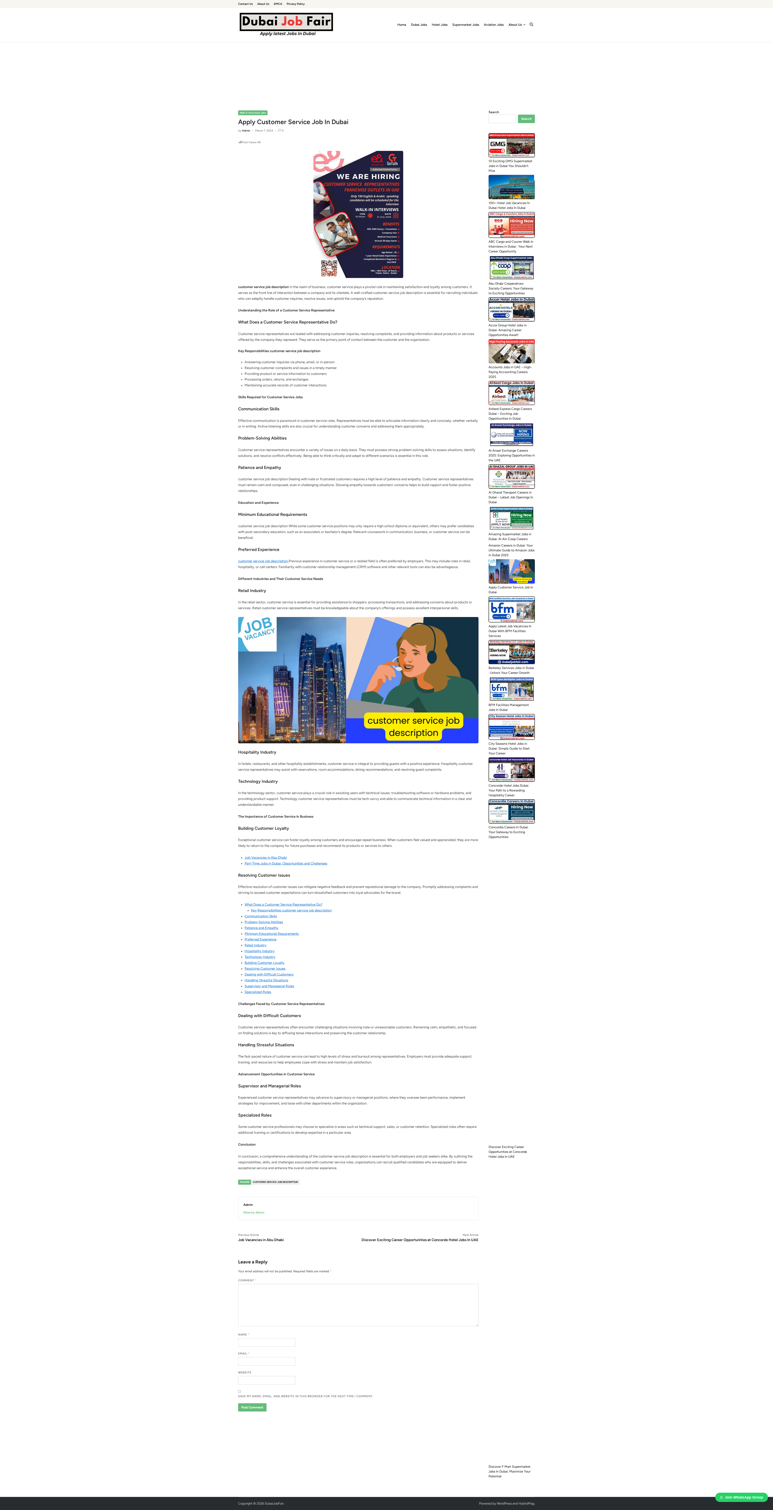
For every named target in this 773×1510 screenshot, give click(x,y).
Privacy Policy (296, 4)
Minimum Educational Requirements (272, 934)
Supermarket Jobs (465, 25)
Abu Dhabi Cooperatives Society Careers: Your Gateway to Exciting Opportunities (511, 288)
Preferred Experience (260, 939)
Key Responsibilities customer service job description (291, 910)
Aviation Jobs (494, 25)
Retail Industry (256, 945)
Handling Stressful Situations (266, 980)
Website (245, 1372)
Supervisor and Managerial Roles (269, 986)
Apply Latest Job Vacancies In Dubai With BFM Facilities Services (510, 631)
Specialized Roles (258, 992)
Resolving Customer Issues (265, 969)
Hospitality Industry (260, 951)
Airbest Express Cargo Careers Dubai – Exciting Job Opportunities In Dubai (510, 413)
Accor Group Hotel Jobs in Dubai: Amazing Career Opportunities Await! (508, 330)
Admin (246, 130)
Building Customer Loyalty (264, 963)
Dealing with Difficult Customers (269, 974)
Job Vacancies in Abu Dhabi (266, 858)
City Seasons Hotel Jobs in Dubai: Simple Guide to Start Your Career (509, 748)
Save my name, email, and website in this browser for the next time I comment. (305, 1396)
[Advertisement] (386, 71)
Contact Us (245, 4)
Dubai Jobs (419, 25)
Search (494, 112)
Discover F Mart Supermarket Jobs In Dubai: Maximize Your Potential (509, 1471)
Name (243, 1334)
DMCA (278, 4)
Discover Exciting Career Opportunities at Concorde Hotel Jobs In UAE (508, 1151)
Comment (247, 1280)
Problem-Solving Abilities (264, 922)
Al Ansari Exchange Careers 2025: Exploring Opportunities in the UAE (512, 455)
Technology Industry (260, 957)
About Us (263, 4)
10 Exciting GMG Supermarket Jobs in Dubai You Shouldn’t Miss (510, 166)
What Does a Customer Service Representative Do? (283, 904)
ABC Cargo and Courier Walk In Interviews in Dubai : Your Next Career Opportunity (511, 246)
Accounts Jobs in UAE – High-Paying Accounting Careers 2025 (510, 372)
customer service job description (263, 561)
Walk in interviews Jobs (253, 112)
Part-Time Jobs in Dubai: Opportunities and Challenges (286, 863)
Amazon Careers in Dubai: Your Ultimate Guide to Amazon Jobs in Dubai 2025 (511, 550)
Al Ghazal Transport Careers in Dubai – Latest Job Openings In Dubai (511, 497)
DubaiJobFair (274, 1503)
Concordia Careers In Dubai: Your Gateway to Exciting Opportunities (509, 832)
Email (244, 1353)
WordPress (504, 1503)
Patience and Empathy (261, 928)
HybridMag (526, 1503)
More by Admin (253, 1212)
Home (401, 25)
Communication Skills (261, 916)
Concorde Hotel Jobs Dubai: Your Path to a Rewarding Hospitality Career (509, 790)
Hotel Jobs (439, 25)
